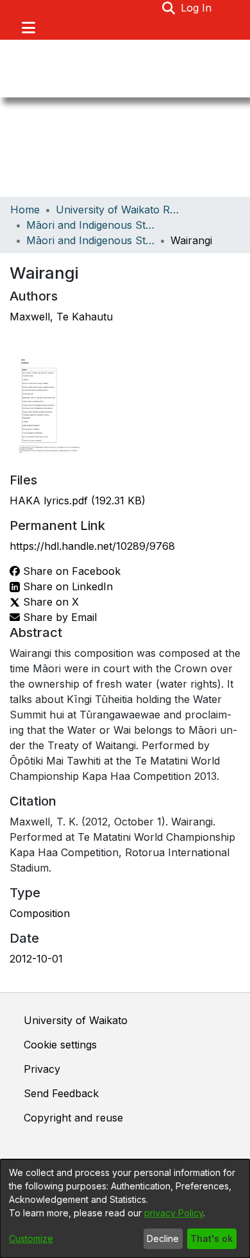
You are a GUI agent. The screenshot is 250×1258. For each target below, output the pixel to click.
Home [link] (25, 209)
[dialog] (125, 1208)
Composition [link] (40, 913)
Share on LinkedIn (66, 586)
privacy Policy (173, 1212)
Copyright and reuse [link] (73, 1117)
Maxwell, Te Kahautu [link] (61, 316)
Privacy (42, 1069)
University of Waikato (76, 1020)
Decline (163, 1238)
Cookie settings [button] (60, 1044)
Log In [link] (197, 7)
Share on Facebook (70, 571)
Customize (31, 1238)
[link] (78, 500)
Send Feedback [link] (61, 1093)
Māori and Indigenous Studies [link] (90, 225)
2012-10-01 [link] (36, 958)
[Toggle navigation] (28, 27)
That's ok (211, 1238)
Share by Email (58, 617)
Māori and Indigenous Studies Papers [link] (90, 240)
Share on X (49, 601)
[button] (169, 7)
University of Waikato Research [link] (120, 209)
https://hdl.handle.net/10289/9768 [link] (92, 546)
